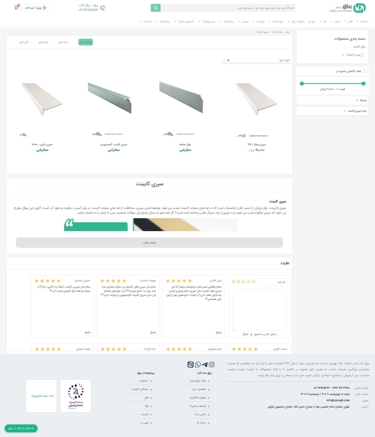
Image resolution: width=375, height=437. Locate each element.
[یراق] (346, 7)
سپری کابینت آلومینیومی (113, 144)
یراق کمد (260, 21)
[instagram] (211, 364)
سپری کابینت (353, 54)
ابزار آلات (147, 21)
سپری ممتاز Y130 (257, 144)
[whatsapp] (198, 364)
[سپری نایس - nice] (42, 99)
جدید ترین (63, 42)
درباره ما (201, 422)
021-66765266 (88, 10)
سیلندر (337, 21)
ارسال (245, 334)
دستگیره (364, 21)
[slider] (363, 84)
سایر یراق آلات (208, 21)
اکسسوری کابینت (186, 21)
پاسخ (218, 332)
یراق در (245, 21)
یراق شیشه (165, 21)
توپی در (144, 422)
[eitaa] (191, 364)
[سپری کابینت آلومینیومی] (113, 99)
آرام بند (311, 21)
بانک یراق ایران (198, 380)
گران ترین (23, 42)
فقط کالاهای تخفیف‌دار (348, 71)
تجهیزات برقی (297, 21)
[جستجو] (156, 8)
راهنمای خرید (198, 389)
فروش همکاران (198, 397)
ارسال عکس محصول (264, 334)
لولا (324, 21)
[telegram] (204, 364)
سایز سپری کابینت (357, 111)
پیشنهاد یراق (85, 42)
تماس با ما (200, 414)
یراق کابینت (277, 21)
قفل (350, 21)
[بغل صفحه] (185, 99)
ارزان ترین (43, 42)
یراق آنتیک (228, 21)
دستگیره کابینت (139, 389)
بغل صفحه (185, 144)
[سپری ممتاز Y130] (256, 99)
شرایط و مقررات (197, 406)
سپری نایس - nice (42, 144)
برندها (363, 100)
